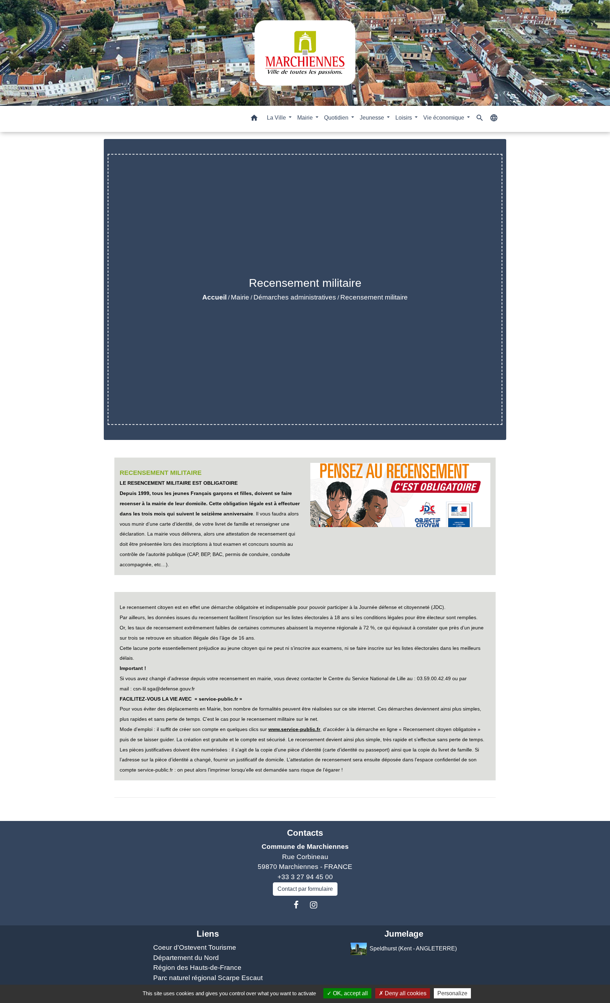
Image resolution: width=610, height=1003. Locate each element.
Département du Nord (186, 957)
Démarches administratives (294, 297)
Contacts (305, 833)
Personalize (452, 993)
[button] (254, 119)
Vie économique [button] (444, 118)
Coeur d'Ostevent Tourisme (194, 947)
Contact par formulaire (305, 889)
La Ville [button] (277, 118)
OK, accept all (349, 993)
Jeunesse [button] (372, 118)
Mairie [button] (305, 118)
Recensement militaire (374, 297)
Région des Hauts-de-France (197, 967)
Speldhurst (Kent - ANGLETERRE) (413, 948)
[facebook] (296, 905)
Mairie (240, 297)
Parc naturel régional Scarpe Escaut (208, 977)
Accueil (214, 297)
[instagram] (314, 905)
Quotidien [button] (337, 118)
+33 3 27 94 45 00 (305, 877)
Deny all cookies (404, 993)
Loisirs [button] (404, 118)
